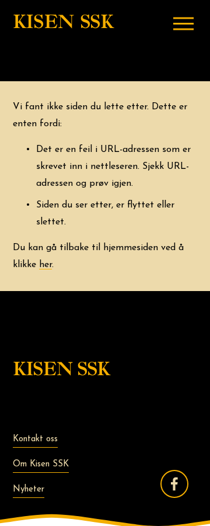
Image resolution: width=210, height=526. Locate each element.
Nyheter (28, 489)
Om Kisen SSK (41, 464)
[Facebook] (174, 484)
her (45, 264)
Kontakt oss (35, 439)
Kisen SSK (63, 23)
